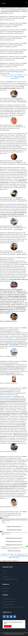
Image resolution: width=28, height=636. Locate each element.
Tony (18, 560)
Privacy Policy (5, 576)
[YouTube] (11, 616)
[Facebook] (4, 616)
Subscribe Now (8, 626)
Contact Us (5, 571)
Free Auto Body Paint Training (9, 601)
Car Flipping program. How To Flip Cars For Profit (13, 607)
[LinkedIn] (14, 616)
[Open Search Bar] (26, 2)
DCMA (4, 573)
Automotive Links (6, 588)
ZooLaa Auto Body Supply (8, 604)
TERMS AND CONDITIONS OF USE (10, 579)
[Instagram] (7, 616)
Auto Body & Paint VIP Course (9, 599)
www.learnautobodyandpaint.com (7, 632)
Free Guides (5, 591)
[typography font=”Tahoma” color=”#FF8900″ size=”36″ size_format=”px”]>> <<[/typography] (14, 76)
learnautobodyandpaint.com (8, 338)
